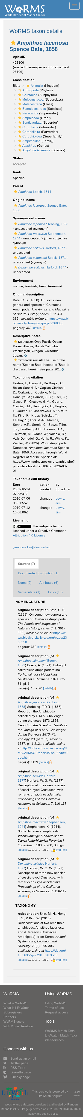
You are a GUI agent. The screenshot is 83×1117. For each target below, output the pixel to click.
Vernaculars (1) (29, 592)
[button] (13, 42)
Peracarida (30, 113)
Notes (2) (25, 582)
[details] (37, 328)
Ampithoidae (31, 141)
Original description (28, 294)
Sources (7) (26, 564)
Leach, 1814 (34, 192)
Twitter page (19, 1063)
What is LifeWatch (16, 1008)
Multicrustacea (33, 99)
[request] (61, 850)
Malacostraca (32, 104)
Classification (24, 80)
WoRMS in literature (18, 1026)
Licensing (21, 520)
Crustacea (29, 95)
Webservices (54, 1040)
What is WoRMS (15, 1003)
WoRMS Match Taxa (60, 1031)
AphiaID (19, 57)
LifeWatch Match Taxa (61, 1035)
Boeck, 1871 (42, 257)
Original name (24, 200)
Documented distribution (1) (38, 573)
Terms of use (54, 1008)
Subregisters (12, 1012)
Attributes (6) (48, 582)
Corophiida (30, 127)
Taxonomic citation (28, 377)
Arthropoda (30, 90)
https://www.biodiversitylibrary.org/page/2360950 (42, 637)
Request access (56, 1012)
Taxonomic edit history (31, 479)
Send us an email (23, 1058)
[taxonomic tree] (23, 547)
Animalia (37, 85)
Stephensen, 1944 (42, 824)
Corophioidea (32, 136)
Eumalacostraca (34, 108)
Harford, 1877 (41, 248)
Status (18, 158)
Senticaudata (32, 122)
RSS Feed (17, 1067)
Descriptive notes (27, 336)
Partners (9, 1017)
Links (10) (55, 592)
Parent (18, 186)
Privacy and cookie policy (42, 1113)
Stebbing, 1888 (43, 224)
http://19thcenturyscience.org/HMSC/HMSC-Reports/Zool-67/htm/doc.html (43, 752)
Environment (23, 280)
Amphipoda (30, 118)
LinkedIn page (20, 1072)
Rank (17, 172)
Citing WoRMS (55, 1003)
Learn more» (77, 1093)
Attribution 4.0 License (29, 535)
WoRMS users (13, 1021)
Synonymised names (29, 218)
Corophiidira (31, 132)
